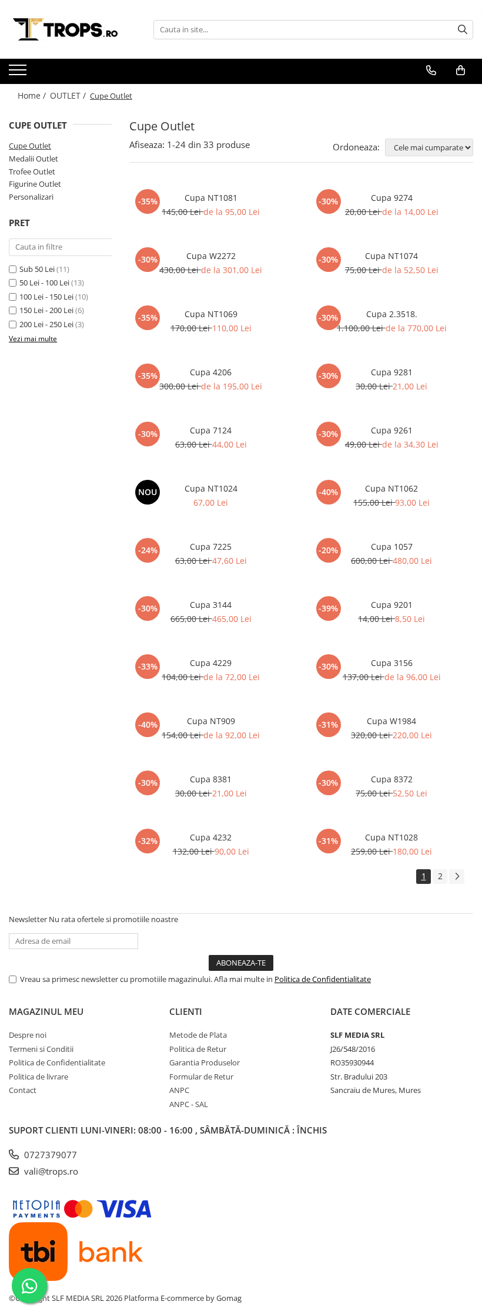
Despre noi (27, 1035)
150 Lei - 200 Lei (46, 310)
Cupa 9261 (392, 430)
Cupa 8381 (211, 779)
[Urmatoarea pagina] (456, 876)
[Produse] (19, 73)
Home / (33, 95)
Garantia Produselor (204, 1062)
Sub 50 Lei (37, 269)
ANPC (179, 1090)
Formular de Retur (201, 1076)
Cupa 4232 (211, 837)
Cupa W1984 (391, 721)
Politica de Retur (197, 1049)
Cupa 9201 (392, 604)
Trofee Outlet (32, 171)
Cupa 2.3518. (391, 313)
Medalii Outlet (33, 158)
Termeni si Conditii (41, 1049)
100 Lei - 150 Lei (46, 296)
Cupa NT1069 (211, 313)
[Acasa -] (67, 29)
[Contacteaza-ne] (431, 70)
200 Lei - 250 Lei (46, 324)
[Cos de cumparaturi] (460, 70)
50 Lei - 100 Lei (44, 282)
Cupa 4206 (211, 372)
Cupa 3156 (392, 662)
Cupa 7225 (211, 546)
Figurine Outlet (35, 184)
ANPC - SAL (188, 1104)
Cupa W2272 (211, 255)
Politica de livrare (38, 1076)
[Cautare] (462, 29)
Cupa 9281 (392, 372)
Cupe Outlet (30, 145)
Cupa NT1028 (391, 837)
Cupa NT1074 (391, 255)
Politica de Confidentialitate (323, 979)
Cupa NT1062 (391, 488)
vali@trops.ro (50, 1171)
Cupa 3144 (211, 604)
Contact (22, 1090)
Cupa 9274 (392, 197)
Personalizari (31, 196)
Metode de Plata (198, 1035)
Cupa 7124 (211, 430)
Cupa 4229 (211, 662)
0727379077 (49, 1155)
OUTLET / (69, 95)
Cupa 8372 (392, 779)
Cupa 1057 (392, 546)
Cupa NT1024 (211, 488)
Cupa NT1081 (211, 197)
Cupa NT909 (211, 721)
